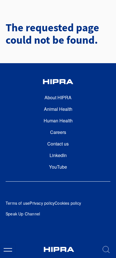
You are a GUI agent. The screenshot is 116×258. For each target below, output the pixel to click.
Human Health (58, 120)
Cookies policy (68, 203)
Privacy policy (42, 203)
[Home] (58, 249)
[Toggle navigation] (8, 249)
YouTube (58, 167)
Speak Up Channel (23, 214)
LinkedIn (58, 155)
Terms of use (18, 203)
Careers (58, 132)
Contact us (58, 143)
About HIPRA (58, 97)
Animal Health (58, 109)
